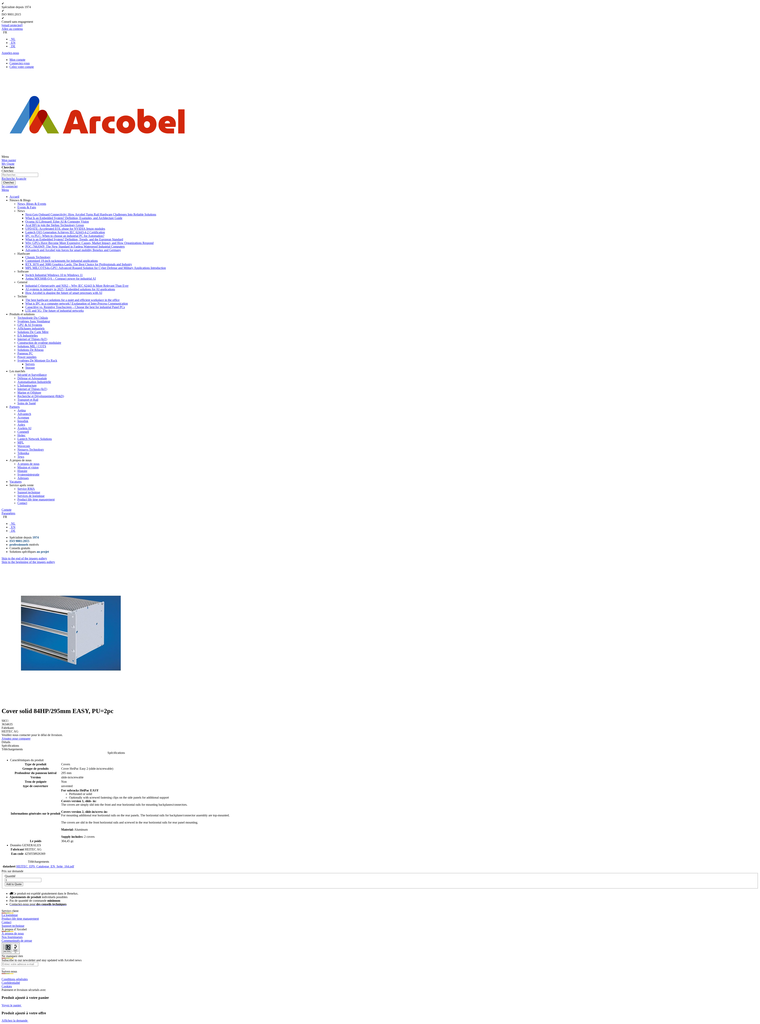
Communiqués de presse (17, 940)
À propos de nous (13, 933)
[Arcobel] (97, 156)
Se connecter (10, 186)
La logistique (10, 915)
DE (13, 46)
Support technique (13, 925)
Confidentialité (11, 982)
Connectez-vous (20, 63)
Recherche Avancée (14, 178)
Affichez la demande (15, 1020)
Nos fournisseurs (12, 937)
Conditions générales (15, 979)
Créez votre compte (22, 66)
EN (13, 42)
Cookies (7, 986)
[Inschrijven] (3, 969)
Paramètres (8, 513)
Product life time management (20, 918)
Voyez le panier (12, 1005)
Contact (6, 922)
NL (13, 39)
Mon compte (17, 59)
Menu (5, 190)
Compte (6, 509)
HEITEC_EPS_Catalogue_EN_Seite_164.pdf (45, 866)
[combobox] (20, 175)
